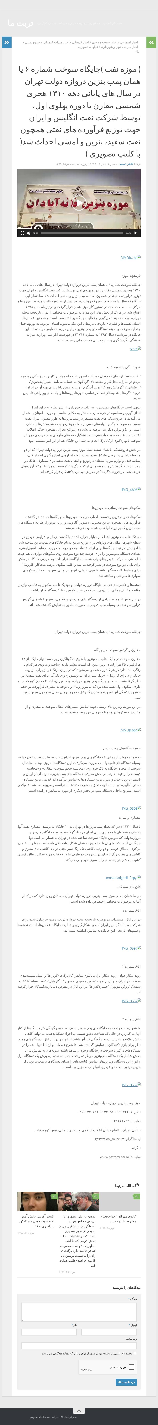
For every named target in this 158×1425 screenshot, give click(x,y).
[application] (79, 203)
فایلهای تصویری (88, 47)
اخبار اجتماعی (129, 42)
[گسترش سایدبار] (7, 42)
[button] (79, 203)
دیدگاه (132, 1299)
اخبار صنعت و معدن (104, 42)
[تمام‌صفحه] (22, 233)
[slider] (82, 233)
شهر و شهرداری (111, 47)
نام (74, 1325)
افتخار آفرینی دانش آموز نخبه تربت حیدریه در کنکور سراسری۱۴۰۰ (36, 1221)
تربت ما (20, 23)
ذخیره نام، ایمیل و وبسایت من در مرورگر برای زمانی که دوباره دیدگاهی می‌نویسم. (86, 1353)
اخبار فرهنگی (80, 42)
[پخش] (136, 233)
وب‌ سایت (131, 1338)
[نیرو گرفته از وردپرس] (62, 1417)
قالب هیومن (36, 1417)
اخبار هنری (131, 47)
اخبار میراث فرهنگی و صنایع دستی (47, 42)
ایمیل (133, 1325)
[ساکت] (28, 233)
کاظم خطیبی (126, 164)
